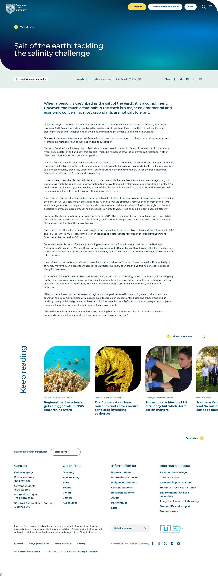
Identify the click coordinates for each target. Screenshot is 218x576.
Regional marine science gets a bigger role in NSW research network (64, 406)
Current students (122, 487)
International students (125, 477)
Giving (67, 492)
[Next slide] (204, 337)
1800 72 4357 (22, 489)
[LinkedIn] (187, 79)
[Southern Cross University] (16, 9)
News (66, 482)
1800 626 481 (22, 481)
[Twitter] (181, 79)
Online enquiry (23, 472)
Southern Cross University (28, 552)
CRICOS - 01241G (72, 552)
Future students (121, 472)
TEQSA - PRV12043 (89, 552)
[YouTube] (178, 543)
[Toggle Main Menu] (210, 7)
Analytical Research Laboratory (179, 501)
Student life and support (175, 506)
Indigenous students (124, 482)
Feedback (18, 544)
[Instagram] (159, 543)
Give (190, 6)
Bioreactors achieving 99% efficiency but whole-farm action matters (166, 406)
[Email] (200, 79)
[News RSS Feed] (194, 79)
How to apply (71, 477)
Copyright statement (39, 544)
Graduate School (170, 477)
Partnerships (119, 502)
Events (67, 487)
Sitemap (81, 544)
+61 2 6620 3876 (24, 498)
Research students (123, 492)
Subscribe (137, 6)
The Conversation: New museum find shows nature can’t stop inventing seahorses (116, 408)
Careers (67, 497)
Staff (114, 507)
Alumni (115, 497)
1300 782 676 (22, 507)
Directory (68, 472)
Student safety (169, 511)
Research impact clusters (175, 482)
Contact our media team (165, 6)
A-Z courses (70, 502)
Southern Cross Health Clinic (178, 487)
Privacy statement (63, 544)
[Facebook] (174, 79)
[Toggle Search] (204, 7)
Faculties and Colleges (174, 472)
